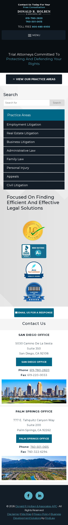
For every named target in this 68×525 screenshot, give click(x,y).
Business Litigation (21, 142)
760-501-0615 (34, 21)
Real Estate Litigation (22, 133)
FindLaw (50, 518)
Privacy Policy (41, 514)
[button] (64, 501)
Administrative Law (21, 150)
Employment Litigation (24, 124)
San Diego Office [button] (34, 361)
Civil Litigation (17, 185)
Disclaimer (13, 514)
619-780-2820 (34, 18)
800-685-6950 (41, 26)
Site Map (26, 514)
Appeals (13, 176)
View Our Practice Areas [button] (35, 79)
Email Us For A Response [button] (35, 312)
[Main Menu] (33, 35)
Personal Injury (18, 168)
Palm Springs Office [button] (34, 438)
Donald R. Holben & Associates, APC (36, 506)
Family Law (15, 159)
